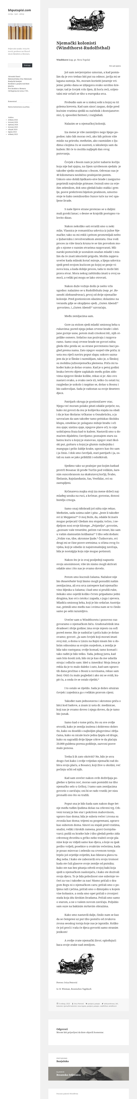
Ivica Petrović (79, 1004)
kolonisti (59, 1006)
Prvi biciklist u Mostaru (17, 88)
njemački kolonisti (70, 1006)
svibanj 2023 (13, 134)
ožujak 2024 (12, 129)
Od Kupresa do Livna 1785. (18, 91)
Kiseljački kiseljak (15, 81)
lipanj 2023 (12, 132)
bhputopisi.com (19, 10)
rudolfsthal (104, 1006)
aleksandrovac (109, 1004)
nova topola (81, 1006)
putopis (97, 1004)
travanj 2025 (13, 127)
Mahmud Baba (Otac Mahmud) (20, 79)
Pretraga (27, 65)
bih (117, 1004)
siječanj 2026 (13, 124)
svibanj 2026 (13, 120)
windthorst (113, 1006)
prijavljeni (73, 1032)
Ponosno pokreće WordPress (67, 1094)
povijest (91, 1004)
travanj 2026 (13, 122)
